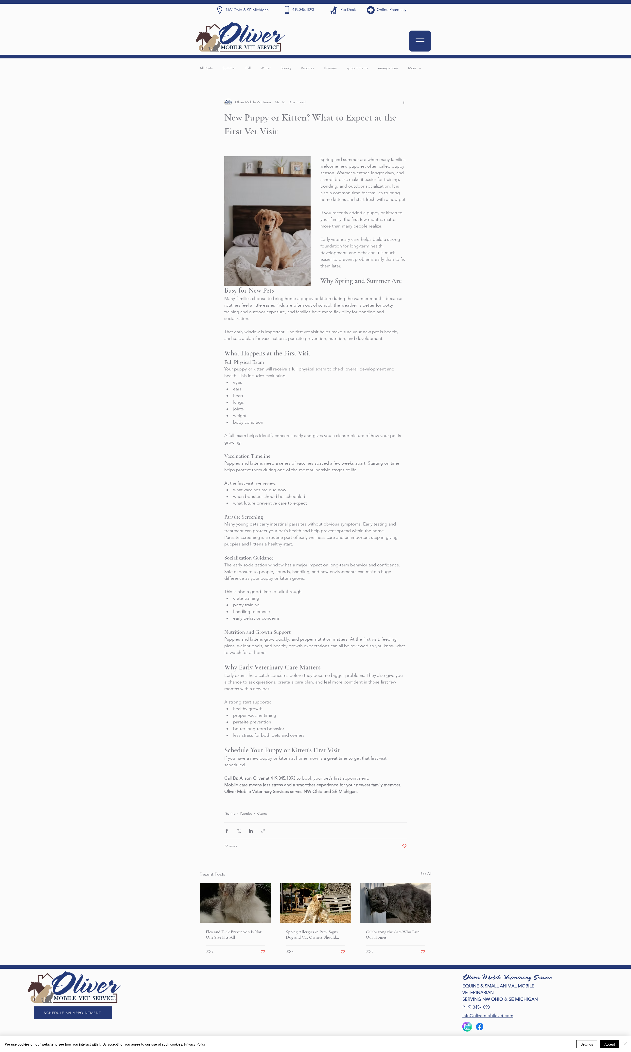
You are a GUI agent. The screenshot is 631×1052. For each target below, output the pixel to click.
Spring (286, 68)
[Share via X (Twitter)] (238, 830)
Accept (609, 1044)
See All (426, 873)
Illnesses (330, 68)
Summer (229, 68)
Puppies (246, 813)
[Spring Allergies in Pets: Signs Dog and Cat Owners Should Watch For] (315, 903)
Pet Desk (348, 9)
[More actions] (404, 102)
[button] (420, 41)
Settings (586, 1044)
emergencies (388, 68)
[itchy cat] (235, 903)
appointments (357, 68)
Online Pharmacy (391, 9)
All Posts (206, 68)
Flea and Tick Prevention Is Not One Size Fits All (234, 934)
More (412, 68)
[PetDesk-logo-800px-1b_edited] (467, 1027)
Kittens (262, 813)
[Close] (625, 1044)
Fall (248, 68)
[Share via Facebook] (226, 830)
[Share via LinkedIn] (250, 830)
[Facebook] (480, 1027)
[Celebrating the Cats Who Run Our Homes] (395, 903)
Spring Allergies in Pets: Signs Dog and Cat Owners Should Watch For (312, 934)
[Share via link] (263, 830)
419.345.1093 (303, 9)
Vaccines (307, 68)
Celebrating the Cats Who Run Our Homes (393, 934)
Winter (266, 68)
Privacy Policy (195, 1044)
